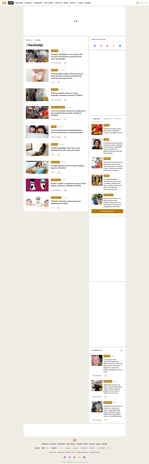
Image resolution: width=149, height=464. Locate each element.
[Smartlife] (84, 448)
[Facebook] (95, 45)
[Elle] (61, 448)
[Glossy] (68, 448)
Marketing (60, 452)
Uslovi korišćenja (94, 452)
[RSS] (113, 45)
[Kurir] (37, 448)
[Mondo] (45, 448)
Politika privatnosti (82, 452)
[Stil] (4, 3)
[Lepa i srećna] (75, 448)
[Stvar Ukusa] (110, 448)
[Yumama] (101, 448)
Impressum (52, 452)
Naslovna (29, 40)
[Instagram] (101, 45)
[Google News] (120, 45)
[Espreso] (53, 448)
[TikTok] (107, 45)
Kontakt (67, 452)
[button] (56, 62)
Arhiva (73, 452)
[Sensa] (92, 448)
